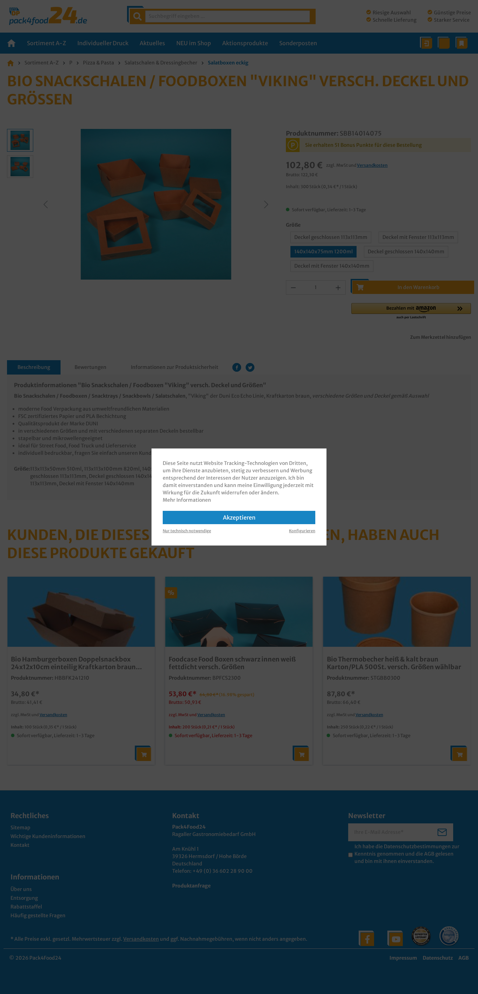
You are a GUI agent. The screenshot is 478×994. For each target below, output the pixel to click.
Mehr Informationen (187, 500)
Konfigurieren (302, 530)
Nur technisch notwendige (187, 530)
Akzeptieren (239, 517)
